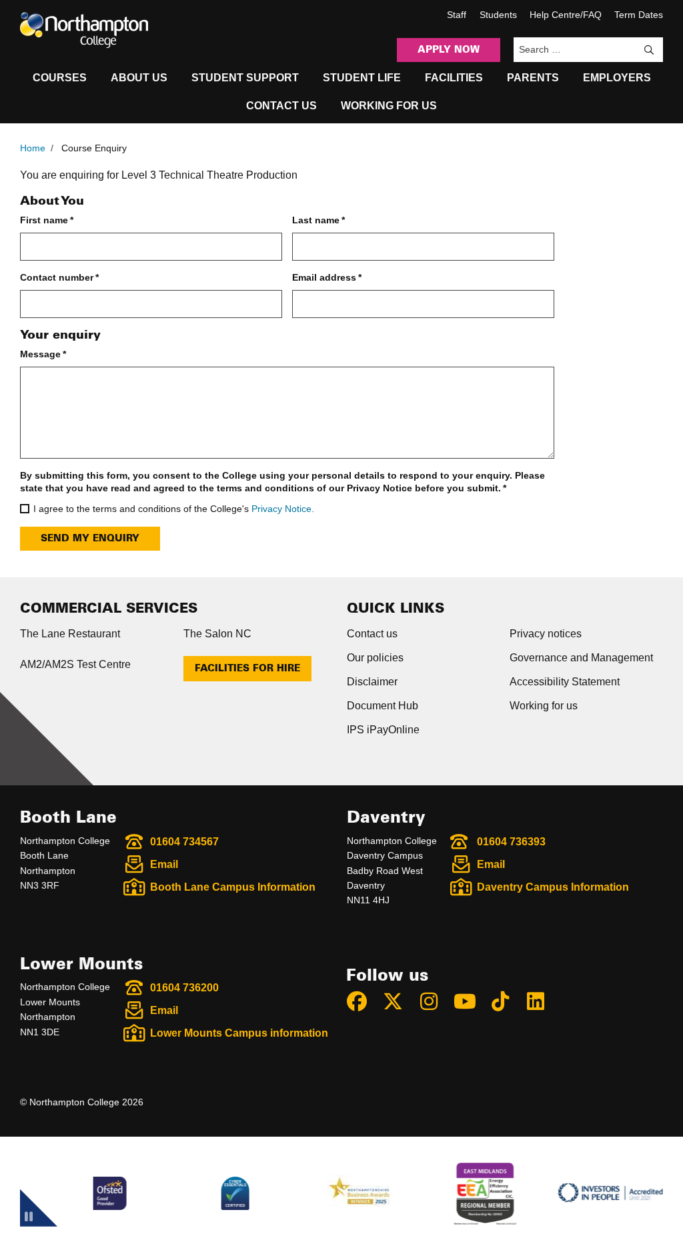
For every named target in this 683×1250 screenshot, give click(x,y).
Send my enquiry (90, 538)
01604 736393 (511, 841)
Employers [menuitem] (617, 77)
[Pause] (29, 1219)
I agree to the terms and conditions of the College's (173, 508)
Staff (456, 14)
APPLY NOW (449, 50)
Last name (318, 220)
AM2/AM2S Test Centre (75, 664)
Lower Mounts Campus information (239, 1033)
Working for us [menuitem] (389, 105)
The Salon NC (217, 633)
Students (498, 14)
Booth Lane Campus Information (232, 887)
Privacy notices (546, 633)
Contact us (372, 633)
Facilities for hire (247, 668)
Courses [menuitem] (60, 77)
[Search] (649, 50)
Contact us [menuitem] (281, 105)
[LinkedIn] (541, 1001)
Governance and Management (581, 657)
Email (164, 864)
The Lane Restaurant (70, 633)
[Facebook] (363, 1001)
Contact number (59, 277)
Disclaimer (372, 681)
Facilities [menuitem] (454, 77)
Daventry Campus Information (553, 887)
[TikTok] (506, 1001)
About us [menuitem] (139, 77)
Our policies (375, 657)
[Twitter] (399, 1001)
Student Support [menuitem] (245, 77)
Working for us (544, 705)
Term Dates (638, 14)
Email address (327, 277)
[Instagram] (435, 1001)
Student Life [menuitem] (362, 77)
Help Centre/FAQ (566, 14)
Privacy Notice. (282, 508)
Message (43, 354)
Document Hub (382, 705)
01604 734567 (184, 841)
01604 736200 (184, 987)
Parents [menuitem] (533, 77)
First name (46, 220)
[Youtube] (470, 1001)
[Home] (84, 30)
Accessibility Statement (565, 681)
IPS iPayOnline (383, 729)
